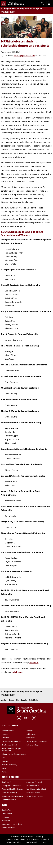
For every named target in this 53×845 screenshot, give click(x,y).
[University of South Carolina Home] (12, 3)
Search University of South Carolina (42, 3)
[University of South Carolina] (26, 710)
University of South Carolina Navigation (49, 3)
